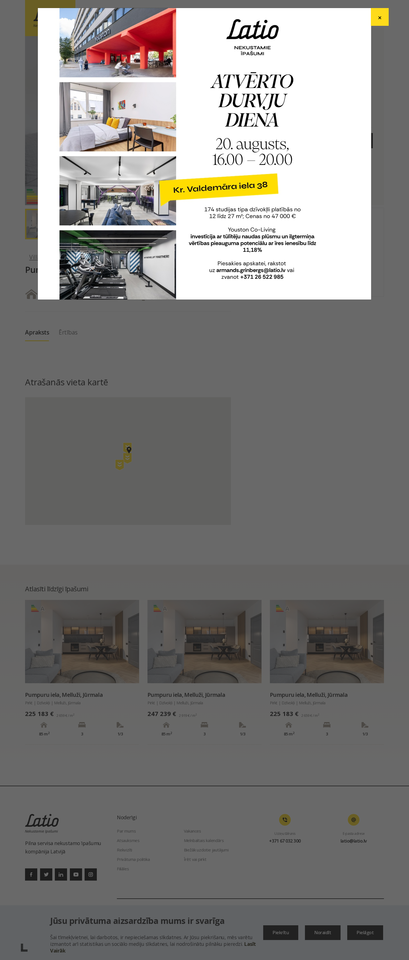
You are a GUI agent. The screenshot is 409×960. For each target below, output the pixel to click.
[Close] (380, 17)
